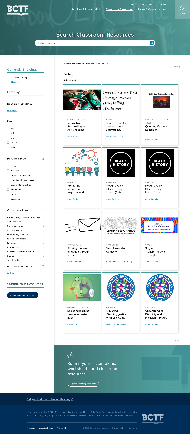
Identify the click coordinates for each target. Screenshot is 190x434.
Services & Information (85, 9)
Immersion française (16, 238)
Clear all (15, 82)
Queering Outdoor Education (156, 128)
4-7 (12, 133)
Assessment (17, 170)
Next (176, 67)
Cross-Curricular (14, 230)
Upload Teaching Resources (83, 383)
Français (31, 428)
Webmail (61, 428)
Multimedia (16, 189)
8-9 (12, 138)
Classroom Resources (119, 9)
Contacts (162, 4)
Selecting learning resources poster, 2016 (78, 314)
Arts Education (14, 221)
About (151, 4)
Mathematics (13, 247)
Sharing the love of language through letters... (78, 252)
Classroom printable (20, 175)
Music (69, 136)
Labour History (125, 262)
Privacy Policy (119, 428)
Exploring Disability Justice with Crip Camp (116, 314)
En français (12, 110)
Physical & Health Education (20, 251)
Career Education (15, 226)
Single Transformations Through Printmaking (155, 252)
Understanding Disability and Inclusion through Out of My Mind (155, 314)
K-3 (12, 128)
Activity (14, 166)
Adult (13, 147)
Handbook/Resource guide (23, 180)
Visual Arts (78, 136)
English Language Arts (17, 234)
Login (132, 4)
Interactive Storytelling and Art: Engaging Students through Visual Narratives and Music (78, 126)
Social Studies (13, 260)
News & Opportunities (152, 9)
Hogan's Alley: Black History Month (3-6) (114, 189)
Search (152, 43)
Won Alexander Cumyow (115, 250)
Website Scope (46, 428)
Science (10, 256)
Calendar (142, 4)
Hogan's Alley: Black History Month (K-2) (153, 189)
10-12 (14, 142)
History (109, 324)
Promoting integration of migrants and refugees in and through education (78, 189)
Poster (14, 194)
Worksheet (16, 199)
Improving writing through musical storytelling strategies (117, 126)
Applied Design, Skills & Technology (23, 217)
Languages (12, 243)
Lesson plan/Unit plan (21, 185)
